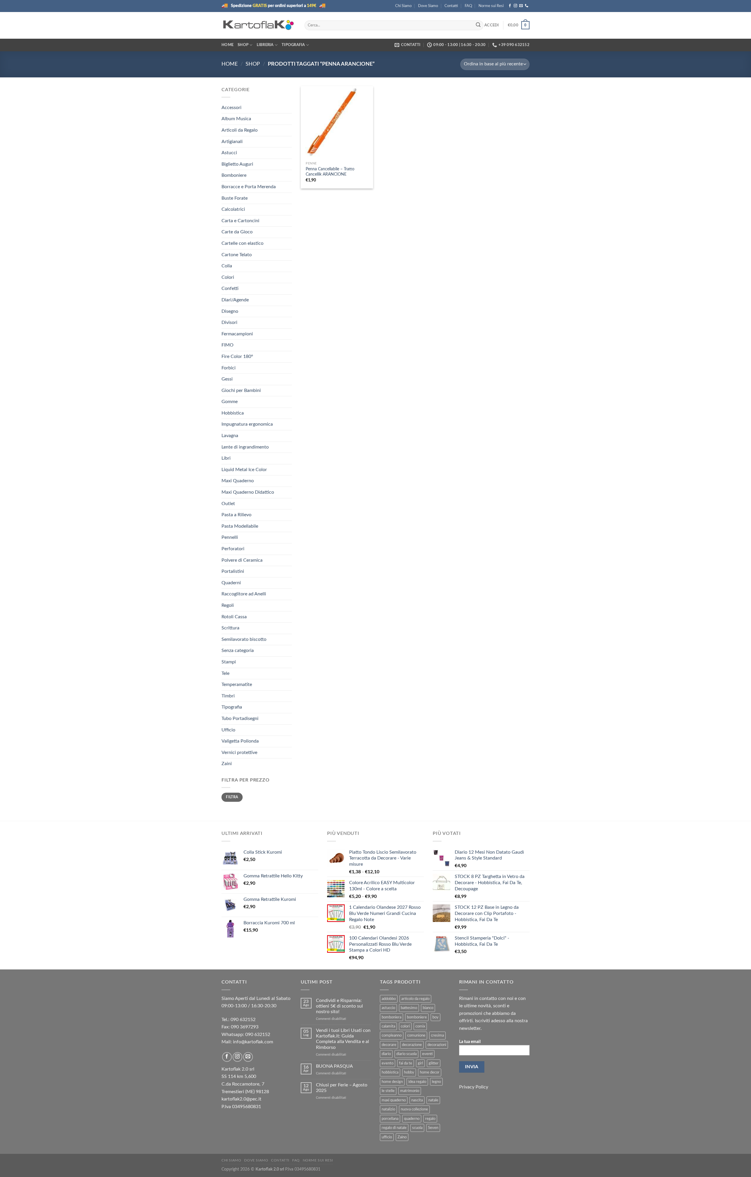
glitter (434, 1063)
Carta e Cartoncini (240, 220)
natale (433, 1100)
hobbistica (390, 1072)
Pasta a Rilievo (236, 514)
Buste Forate (234, 198)
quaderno (412, 1118)
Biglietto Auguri (237, 164)
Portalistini (232, 571)
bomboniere (417, 1017)
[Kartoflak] (258, 25)
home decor (429, 1072)
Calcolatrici (233, 209)
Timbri (228, 696)
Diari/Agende (235, 300)
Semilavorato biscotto (243, 639)
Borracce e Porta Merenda (248, 186)
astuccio (388, 1008)
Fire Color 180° (237, 356)
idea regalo (417, 1081)
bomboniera (391, 1017)
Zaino (402, 1137)
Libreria (265, 45)
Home (227, 45)
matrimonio (409, 1091)
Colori (227, 277)
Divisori (229, 322)
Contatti (451, 6)
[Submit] (478, 25)
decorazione (412, 1045)
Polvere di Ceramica (242, 560)
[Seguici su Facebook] (510, 6)
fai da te (405, 1063)
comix (420, 1026)
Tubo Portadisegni (239, 718)
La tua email (470, 1042)
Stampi (228, 662)
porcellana (390, 1118)
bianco (428, 1008)
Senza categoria (237, 650)
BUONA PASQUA (334, 1066)
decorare (389, 1045)
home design (392, 1081)
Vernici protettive (239, 752)
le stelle (388, 1091)
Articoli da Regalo (239, 130)
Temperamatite (236, 684)
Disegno (229, 311)
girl (420, 1063)
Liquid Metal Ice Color (244, 469)
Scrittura (230, 628)
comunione (416, 1035)
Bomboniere (233, 175)
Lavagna (229, 435)
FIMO (227, 345)
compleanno (392, 1035)
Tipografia (293, 45)
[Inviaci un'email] (521, 6)
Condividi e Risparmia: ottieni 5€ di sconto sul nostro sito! (339, 1006)
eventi (427, 1054)
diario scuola (406, 1054)
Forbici (228, 368)
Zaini (226, 763)
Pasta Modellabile (239, 526)
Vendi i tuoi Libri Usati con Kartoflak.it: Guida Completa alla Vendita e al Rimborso (343, 1039)
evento (387, 1063)
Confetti (230, 288)
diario (386, 1054)
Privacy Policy (473, 1087)
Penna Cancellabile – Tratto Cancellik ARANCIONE (330, 172)
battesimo (409, 1008)
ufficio (387, 1137)
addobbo (389, 999)
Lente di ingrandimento (245, 447)
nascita (417, 1100)
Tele (225, 673)
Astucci (229, 152)
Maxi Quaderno (237, 480)
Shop (243, 45)
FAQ (468, 6)
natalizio (388, 1109)
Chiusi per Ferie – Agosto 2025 (341, 1088)
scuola (417, 1128)
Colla (226, 266)
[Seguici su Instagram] (515, 6)
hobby (409, 1072)
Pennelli (229, 537)
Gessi (227, 379)
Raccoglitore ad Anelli (243, 594)
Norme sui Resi (491, 6)
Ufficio (228, 730)
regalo (430, 1118)
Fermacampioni (237, 334)
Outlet (228, 503)
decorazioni (436, 1045)
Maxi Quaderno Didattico (247, 492)
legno (436, 1081)
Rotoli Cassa (234, 616)
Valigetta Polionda (240, 741)
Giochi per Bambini (241, 390)
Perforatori (232, 548)
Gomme (229, 401)
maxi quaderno (394, 1100)
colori (405, 1026)
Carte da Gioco (237, 232)
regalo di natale (394, 1128)
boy (435, 1017)
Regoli (227, 605)
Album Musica (236, 118)
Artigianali (232, 141)
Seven (433, 1128)
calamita (388, 1026)
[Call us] (526, 6)
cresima (437, 1035)
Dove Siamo (428, 6)
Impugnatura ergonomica (247, 424)
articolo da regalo (415, 999)
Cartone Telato (236, 254)
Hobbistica (232, 413)
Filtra (232, 797)
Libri (226, 458)
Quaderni (231, 582)
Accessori (231, 107)
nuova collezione (414, 1109)
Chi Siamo (403, 6)
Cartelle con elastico (242, 243)
